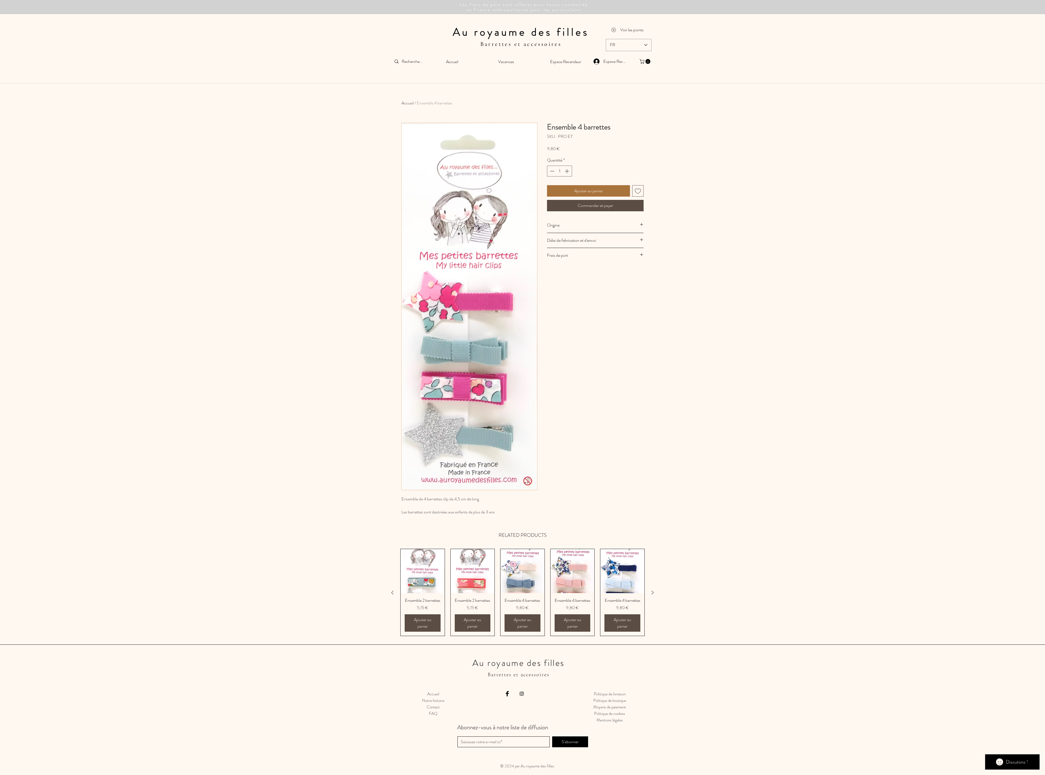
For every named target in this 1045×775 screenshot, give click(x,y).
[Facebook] (507, 693)
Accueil (407, 103)
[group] (522, 592)
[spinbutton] (559, 171)
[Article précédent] (392, 592)
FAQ (433, 714)
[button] (645, 61)
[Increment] (567, 171)
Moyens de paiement (609, 707)
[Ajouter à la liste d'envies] (638, 191)
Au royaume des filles (521, 32)
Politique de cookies (609, 714)
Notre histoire (433, 700)
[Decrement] (551, 171)
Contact (433, 707)
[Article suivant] (652, 592)
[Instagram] (521, 693)
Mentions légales (610, 720)
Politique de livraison (610, 694)
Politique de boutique (609, 700)
